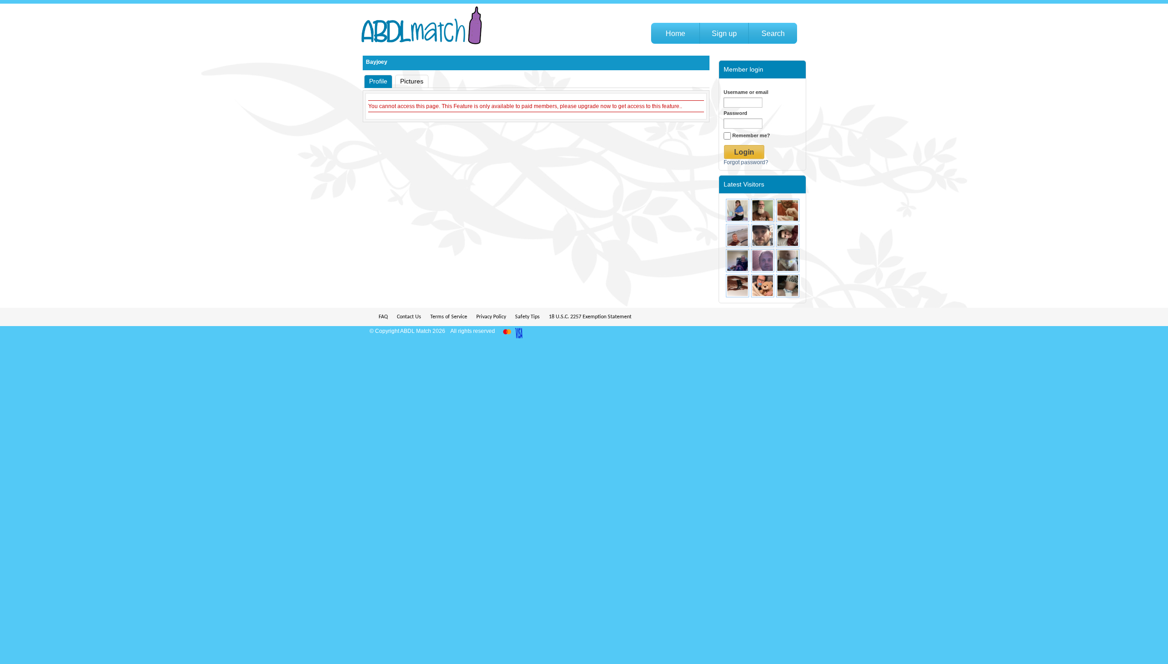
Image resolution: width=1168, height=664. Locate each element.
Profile (378, 81)
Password (735, 113)
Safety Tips (527, 317)
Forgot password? (746, 162)
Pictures (411, 81)
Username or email (746, 92)
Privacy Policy (491, 317)
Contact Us (409, 317)
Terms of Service (448, 317)
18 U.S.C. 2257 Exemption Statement (590, 317)
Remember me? (750, 135)
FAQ (383, 317)
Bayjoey (376, 62)
